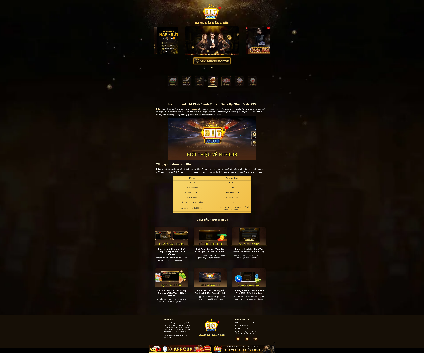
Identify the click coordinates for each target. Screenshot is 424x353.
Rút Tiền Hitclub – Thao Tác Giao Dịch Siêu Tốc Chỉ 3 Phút (210, 250)
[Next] (175, 40)
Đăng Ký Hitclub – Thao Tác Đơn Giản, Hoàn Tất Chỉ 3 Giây (249, 250)
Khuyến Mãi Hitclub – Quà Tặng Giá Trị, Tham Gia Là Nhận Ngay (171, 251)
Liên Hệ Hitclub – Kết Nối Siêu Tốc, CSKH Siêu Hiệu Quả (249, 291)
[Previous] (157, 40)
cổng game (194, 109)
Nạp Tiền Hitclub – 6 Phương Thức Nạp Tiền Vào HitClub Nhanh (171, 293)
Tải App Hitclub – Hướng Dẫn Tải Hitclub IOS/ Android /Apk (210, 291)
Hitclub (159, 109)
